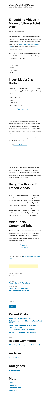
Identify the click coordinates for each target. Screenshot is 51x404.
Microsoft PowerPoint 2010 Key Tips (22, 332)
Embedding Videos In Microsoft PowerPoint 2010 (25, 322)
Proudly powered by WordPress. (33, 399)
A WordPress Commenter (18, 345)
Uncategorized (13, 275)
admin (11, 31)
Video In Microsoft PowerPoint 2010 (22, 330)
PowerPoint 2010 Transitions (20, 318)
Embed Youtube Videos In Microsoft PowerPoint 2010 (22, 326)
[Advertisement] (23, 266)
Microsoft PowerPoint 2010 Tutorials (21, 5)
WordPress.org (14, 390)
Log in (11, 383)
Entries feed (13, 385)
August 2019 (14, 357)
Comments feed (15, 388)
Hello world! (35, 345)
